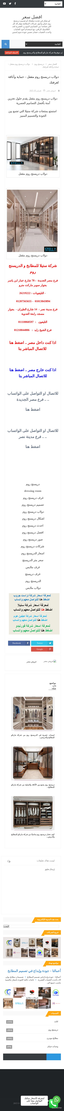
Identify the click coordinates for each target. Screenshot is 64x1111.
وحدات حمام (53, 1046)
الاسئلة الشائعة (26, 52)
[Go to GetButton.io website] (57, 1108)
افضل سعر (32, 16)
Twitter (40, 643)
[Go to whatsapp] (56, 1100)
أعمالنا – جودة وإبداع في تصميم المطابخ (34, 971)
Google (40, 649)
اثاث (56, 1021)
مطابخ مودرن (52, 1038)
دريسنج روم (53, 1030)
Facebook (17, 643)
